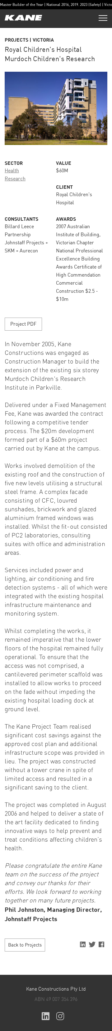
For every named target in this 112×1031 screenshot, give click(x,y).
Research (15, 179)
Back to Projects (25, 945)
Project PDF (23, 324)
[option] (56, 108)
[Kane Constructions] (23, 18)
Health (12, 171)
